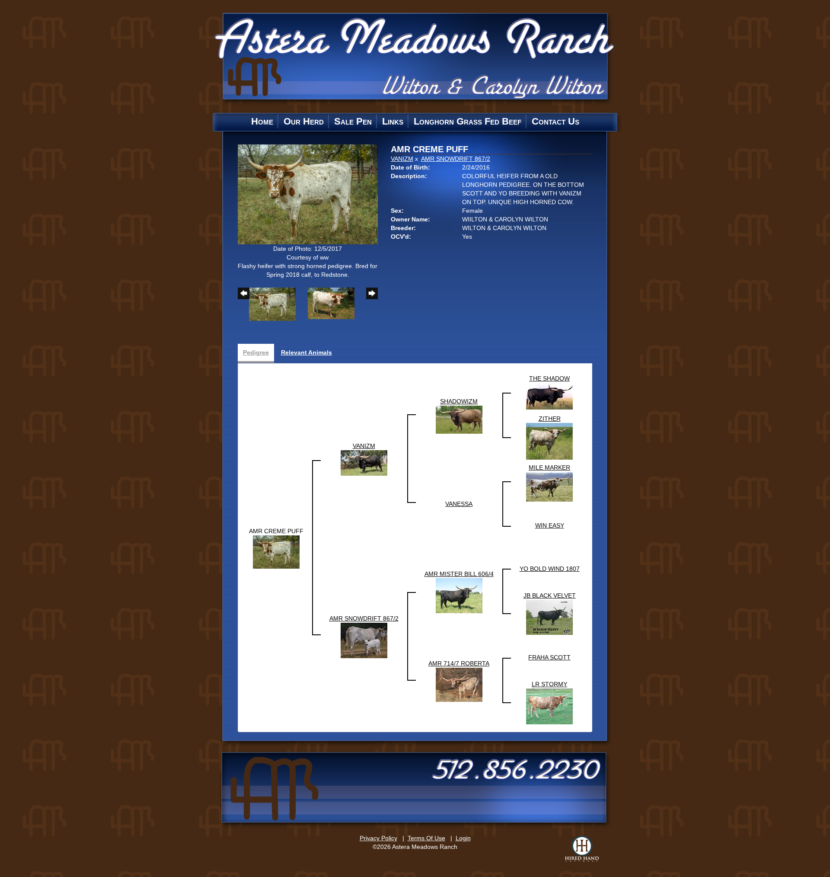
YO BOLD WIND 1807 (550, 568)
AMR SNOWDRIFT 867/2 (455, 158)
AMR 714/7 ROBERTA (458, 663)
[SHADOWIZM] (459, 419)
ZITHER (550, 418)
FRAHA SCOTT (549, 657)
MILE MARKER (549, 467)
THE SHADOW (549, 378)
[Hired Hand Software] (582, 849)
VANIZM (402, 158)
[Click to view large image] (308, 193)
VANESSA (458, 503)
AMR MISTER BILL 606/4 (459, 573)
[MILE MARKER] (549, 486)
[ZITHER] (549, 441)
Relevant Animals (306, 352)
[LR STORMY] (549, 706)
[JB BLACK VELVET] (549, 617)
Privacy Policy (378, 838)
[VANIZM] (364, 462)
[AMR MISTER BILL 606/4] (459, 595)
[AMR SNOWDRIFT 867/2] (364, 640)
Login (463, 838)
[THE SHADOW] (549, 395)
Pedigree (256, 352)
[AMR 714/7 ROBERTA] (459, 684)
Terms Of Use (426, 838)
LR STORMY (549, 684)
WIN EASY (549, 525)
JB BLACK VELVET (550, 595)
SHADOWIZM (459, 401)
